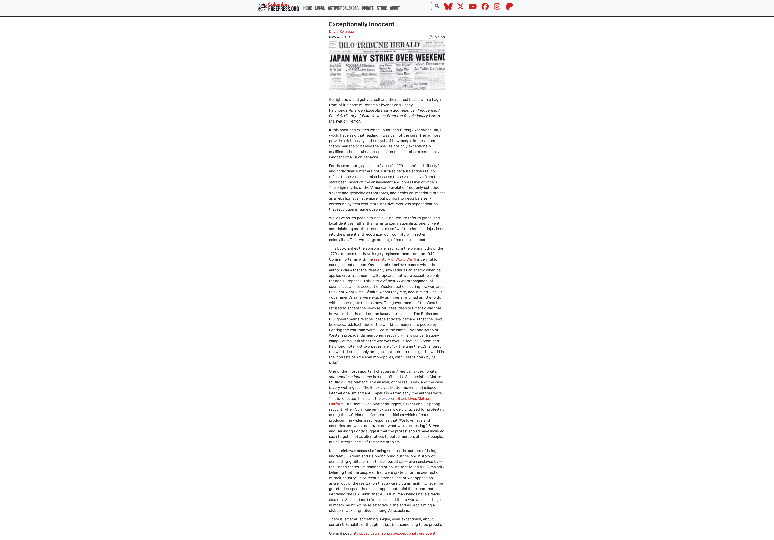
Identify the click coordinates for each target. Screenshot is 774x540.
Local (320, 8)
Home (307, 8)
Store (382, 8)
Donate (368, 8)
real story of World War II (395, 259)
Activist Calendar (343, 8)
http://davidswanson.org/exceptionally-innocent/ (395, 533)
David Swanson (342, 31)
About (395, 8)
